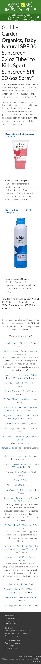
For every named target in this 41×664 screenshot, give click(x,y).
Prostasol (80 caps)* (12, 429)
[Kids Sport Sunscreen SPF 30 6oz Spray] (20, 251)
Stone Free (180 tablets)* (15, 383)
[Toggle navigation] (35, 9)
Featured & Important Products (16, 633)
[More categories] (38, 17)
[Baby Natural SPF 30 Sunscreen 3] (20, 167)
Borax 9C (18, 480)
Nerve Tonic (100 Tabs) (17, 485)
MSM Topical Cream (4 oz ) (15, 456)
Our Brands (8, 628)
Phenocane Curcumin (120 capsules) (21, 597)
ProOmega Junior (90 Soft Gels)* (17, 606)
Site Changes (9, 646)
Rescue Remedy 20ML (19, 584)
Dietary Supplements (12, 643)
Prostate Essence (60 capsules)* (18, 343)
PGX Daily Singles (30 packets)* (16, 399)
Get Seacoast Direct (20, 15)
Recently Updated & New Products (17, 631)
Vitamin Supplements (12, 640)
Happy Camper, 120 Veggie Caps (17, 490)
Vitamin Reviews (10, 648)
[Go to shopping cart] (20, 9)
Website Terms (10, 618)
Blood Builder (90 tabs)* (15, 424)
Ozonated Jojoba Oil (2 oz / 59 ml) (21, 472)
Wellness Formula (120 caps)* (17, 391)
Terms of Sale (9, 616)
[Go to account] (28, 9)
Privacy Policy (9, 621)
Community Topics (11, 636)
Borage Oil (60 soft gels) (12, 448)
